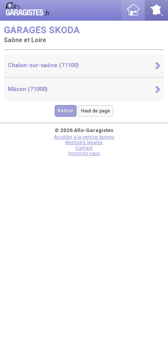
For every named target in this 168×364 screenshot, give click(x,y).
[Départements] (156, 10)
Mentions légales (84, 142)
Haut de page (95, 111)
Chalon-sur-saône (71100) (43, 65)
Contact (84, 148)
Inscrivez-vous (84, 153)
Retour (65, 111)
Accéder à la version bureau (84, 137)
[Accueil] (133, 10)
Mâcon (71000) (28, 89)
